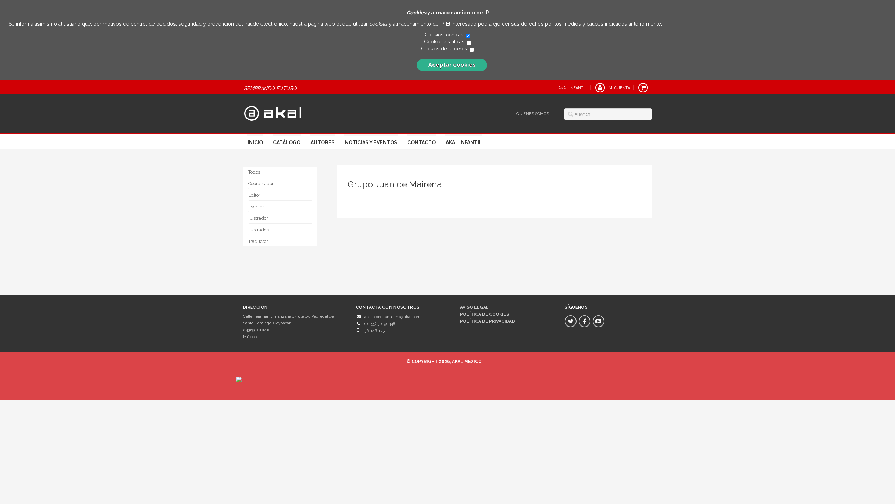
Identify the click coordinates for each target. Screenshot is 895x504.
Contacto (421, 142)
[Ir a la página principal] (272, 112)
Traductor (258, 241)
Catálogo (286, 142)
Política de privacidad (487, 321)
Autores (322, 142)
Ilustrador (258, 218)
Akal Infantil (464, 142)
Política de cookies (484, 314)
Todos (254, 172)
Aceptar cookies (452, 65)
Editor (254, 195)
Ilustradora (259, 229)
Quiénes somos (532, 114)
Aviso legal (474, 307)
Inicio (255, 142)
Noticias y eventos (371, 142)
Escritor (256, 206)
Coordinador (261, 183)
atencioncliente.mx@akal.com (392, 316)
